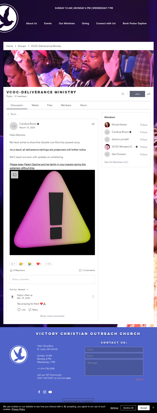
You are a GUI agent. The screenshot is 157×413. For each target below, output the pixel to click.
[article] (52, 220)
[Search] (123, 94)
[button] (52, 212)
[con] (39, 392)
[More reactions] (48, 264)
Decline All (128, 407)
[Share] (93, 124)
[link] (17, 105)
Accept (143, 407)
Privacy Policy (18, 409)
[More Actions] (93, 296)
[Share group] (149, 94)
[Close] (153, 408)
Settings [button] (114, 407)
